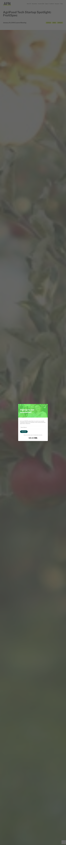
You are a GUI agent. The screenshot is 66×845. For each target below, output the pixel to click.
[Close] (46, 406)
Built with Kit (33, 438)
